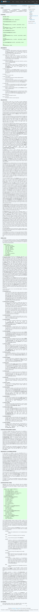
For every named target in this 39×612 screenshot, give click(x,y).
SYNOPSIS (3, 14)
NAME (2, 7)
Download (35, 3)
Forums (22, 1)
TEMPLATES (3, 238)
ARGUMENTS (4, 47)
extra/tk (31, 11)
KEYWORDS (3, 601)
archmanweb (14, 608)
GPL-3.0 (16, 609)
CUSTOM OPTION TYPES (6, 482)
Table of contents (32, 21)
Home (13, 1)
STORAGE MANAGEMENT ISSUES (8, 429)
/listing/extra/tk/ (32, 19)
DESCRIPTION (4, 99)
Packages (17, 1)
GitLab (29, 1)
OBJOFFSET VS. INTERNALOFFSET (8, 451)
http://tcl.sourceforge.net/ (34, 15)
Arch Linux (5, 2)
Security (33, 1)
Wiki (25, 1)
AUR (36, 1)
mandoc (19, 608)
